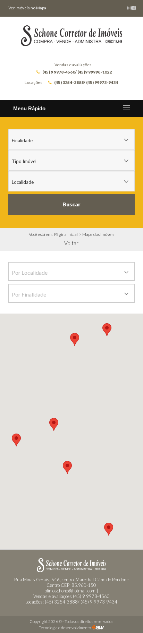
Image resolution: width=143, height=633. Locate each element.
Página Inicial (66, 234)
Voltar (71, 243)
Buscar (71, 204)
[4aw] (98, 627)
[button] (108, 529)
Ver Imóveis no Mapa (27, 8)
